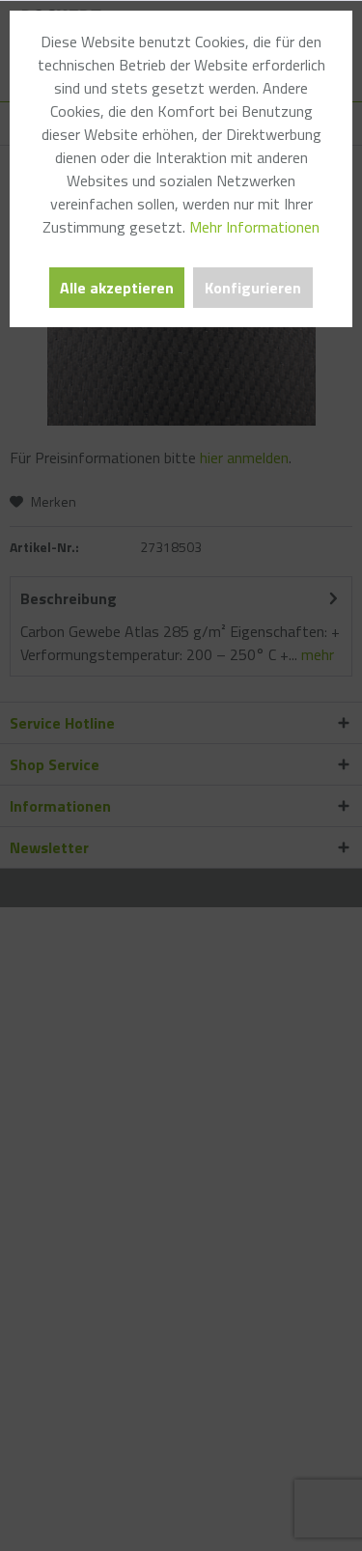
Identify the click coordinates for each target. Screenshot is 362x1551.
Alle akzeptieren (117, 287)
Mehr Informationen (254, 226)
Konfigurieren (253, 287)
